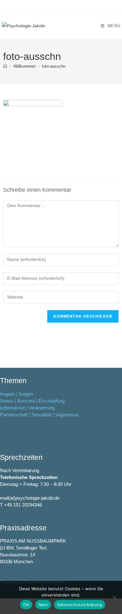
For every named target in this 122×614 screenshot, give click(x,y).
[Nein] (114, 597)
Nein (43, 604)
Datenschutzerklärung (79, 604)
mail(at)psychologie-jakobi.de (29, 498)
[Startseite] (5, 66)
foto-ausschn (53, 66)
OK (26, 604)
